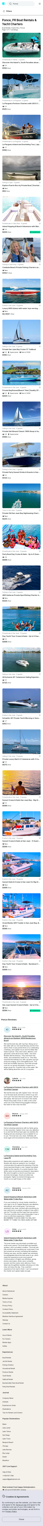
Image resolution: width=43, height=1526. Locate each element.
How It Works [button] (7, 1335)
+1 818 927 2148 (8, 1476)
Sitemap (5, 1320)
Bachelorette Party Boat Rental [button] (13, 1383)
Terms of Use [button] (21, 1505)
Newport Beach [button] (8, 1442)
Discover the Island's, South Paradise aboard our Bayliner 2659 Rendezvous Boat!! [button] (20, 1038)
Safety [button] (5, 1346)
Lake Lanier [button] (6, 1428)
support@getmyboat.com (11, 1479)
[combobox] (21, 4)
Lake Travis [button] (6, 1439)
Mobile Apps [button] (7, 1342)
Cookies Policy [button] (8, 1309)
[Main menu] (39, 3)
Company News (8, 1398)
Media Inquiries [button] (8, 1298)
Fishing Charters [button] (8, 1365)
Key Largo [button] (6, 1453)
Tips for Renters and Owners (12, 1413)
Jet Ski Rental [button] (7, 1361)
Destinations (7, 1409)
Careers (5, 1295)
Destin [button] (5, 1457)
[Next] (38, 45)
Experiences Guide (9, 1405)
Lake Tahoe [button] (7, 1431)
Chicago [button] (5, 1446)
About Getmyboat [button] (9, 1291)
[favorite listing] (40, 59)
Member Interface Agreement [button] (13, 1316)
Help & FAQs (7, 1472)
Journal (6, 1393)
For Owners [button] (6, 1339)
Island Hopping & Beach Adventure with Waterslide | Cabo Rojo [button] (20, 1198)
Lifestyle (5, 1402)
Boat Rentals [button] (7, 1358)
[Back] (4, 45)
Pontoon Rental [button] (8, 1372)
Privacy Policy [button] (11, 1511)
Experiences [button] (8, 1352)
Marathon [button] (6, 1460)
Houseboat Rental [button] (9, 1368)
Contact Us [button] (6, 1323)
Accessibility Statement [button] (10, 1313)
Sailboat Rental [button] (8, 1379)
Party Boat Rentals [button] (9, 1386)
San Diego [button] (6, 1435)
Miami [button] (4, 1424)
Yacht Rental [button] (7, 1376)
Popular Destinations (11, 1419)
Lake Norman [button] (7, 1449)
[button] (6, 28)
